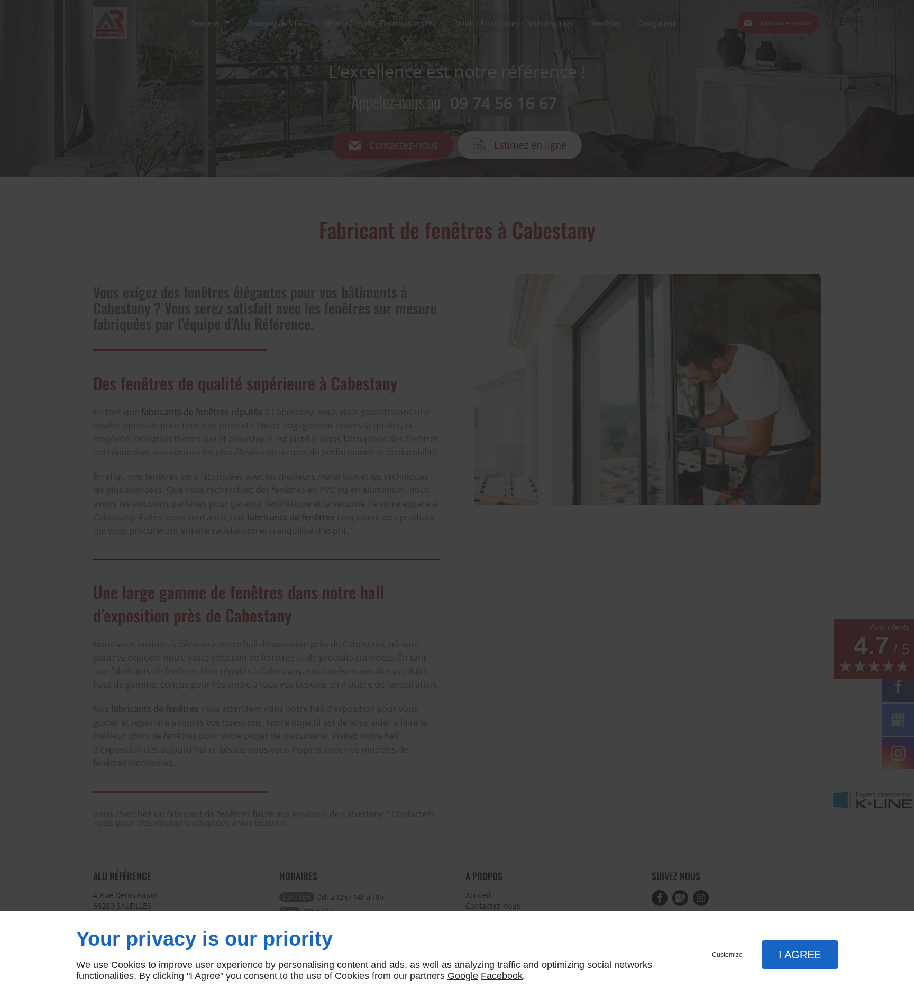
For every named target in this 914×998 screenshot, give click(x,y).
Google (462, 975)
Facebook (502, 975)
